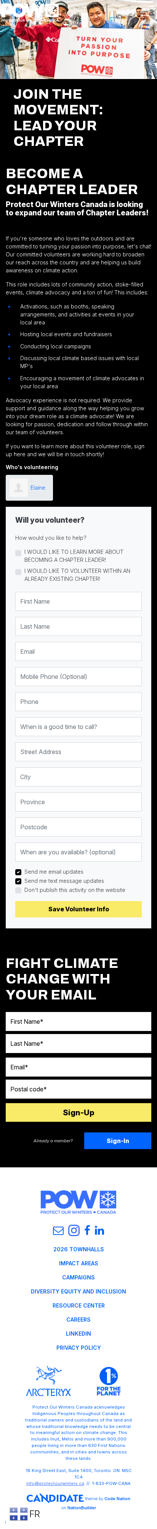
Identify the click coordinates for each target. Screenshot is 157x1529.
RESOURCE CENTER (79, 1305)
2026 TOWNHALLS (78, 1249)
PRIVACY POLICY (78, 1347)
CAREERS (78, 1319)
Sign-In (118, 1141)
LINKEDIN (78, 1333)
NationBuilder (81, 1507)
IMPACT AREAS (78, 1263)
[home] (30, 13)
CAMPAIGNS (78, 1277)
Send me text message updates (64, 881)
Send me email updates (53, 871)
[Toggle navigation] (144, 12)
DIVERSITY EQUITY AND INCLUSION (78, 1291)
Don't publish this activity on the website (74, 890)
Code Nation (117, 1498)
